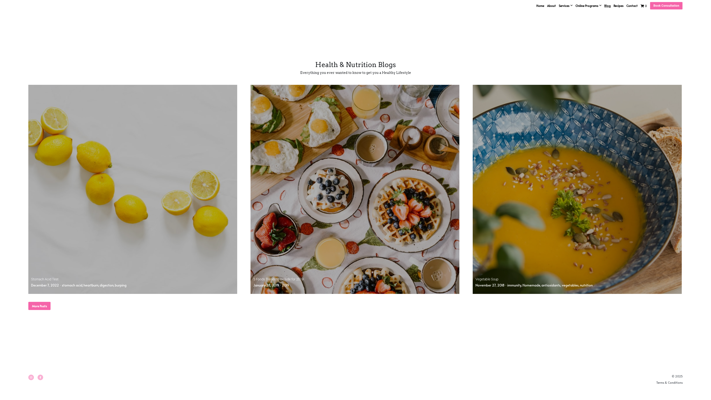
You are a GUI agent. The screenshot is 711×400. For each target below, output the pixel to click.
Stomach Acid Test (45, 268)
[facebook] (40, 354)
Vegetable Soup (486, 268)
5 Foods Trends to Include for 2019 (278, 268)
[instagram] (31, 354)
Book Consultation (666, 5)
